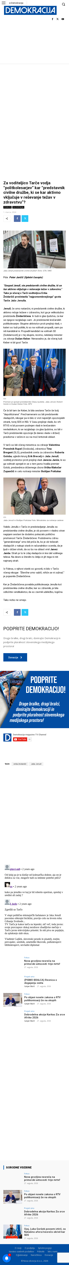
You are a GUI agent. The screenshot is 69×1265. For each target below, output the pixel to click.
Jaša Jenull (36, 764)
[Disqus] (34, 815)
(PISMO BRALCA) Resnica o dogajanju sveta (40, 981)
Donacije (49, 1255)
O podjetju (30, 1248)
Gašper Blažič (29, 986)
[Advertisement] (34, 99)
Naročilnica (36, 1255)
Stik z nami (52, 1251)
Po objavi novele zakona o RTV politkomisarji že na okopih (42, 999)
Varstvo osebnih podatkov (21, 1251)
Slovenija (18, 207)
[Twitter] (57, 19)
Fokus (7, 207)
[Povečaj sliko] (4, 398)
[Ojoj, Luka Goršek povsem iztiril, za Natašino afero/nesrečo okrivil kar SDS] (12, 1232)
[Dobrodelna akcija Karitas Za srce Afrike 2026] (12, 1017)
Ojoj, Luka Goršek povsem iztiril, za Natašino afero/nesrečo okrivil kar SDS (45, 1231)
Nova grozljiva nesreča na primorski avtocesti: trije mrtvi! (42, 962)
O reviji (18, 1248)
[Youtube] (62, 19)
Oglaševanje (22, 1255)
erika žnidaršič (20, 764)
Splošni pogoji (45, 1248)
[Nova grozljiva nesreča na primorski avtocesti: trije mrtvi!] (12, 964)
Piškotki (40, 1251)
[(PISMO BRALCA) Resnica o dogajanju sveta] (12, 983)
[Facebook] (52, 19)
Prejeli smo (29, 976)
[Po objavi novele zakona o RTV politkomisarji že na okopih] (12, 1000)
